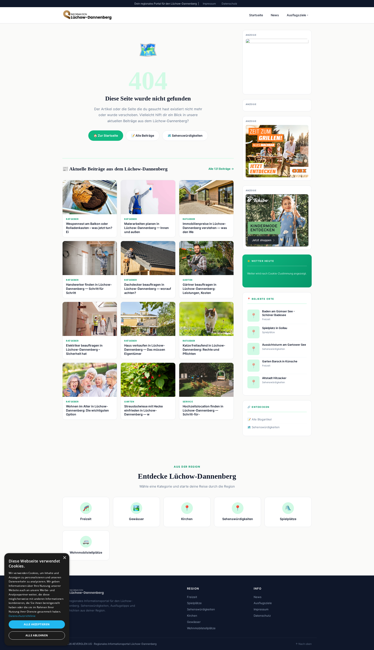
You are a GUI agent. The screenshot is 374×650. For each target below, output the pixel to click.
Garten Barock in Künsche (279, 361)
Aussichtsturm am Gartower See (284, 344)
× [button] (64, 557)
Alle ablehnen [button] (37, 635)
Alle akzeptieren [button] (37, 624)
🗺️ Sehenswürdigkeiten (263, 427)
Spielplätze (194, 603)
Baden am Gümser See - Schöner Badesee (278, 313)
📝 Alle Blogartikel (259, 419)
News (275, 15)
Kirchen (192, 615)
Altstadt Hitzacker (274, 378)
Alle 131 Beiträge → (221, 168)
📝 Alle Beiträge (142, 135)
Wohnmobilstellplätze (201, 628)
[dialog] (36, 599)
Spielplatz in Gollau (274, 328)
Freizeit (192, 597)
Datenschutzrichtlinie (22, 616)
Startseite (256, 15)
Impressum (209, 3)
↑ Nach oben (303, 643)
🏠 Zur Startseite (106, 135)
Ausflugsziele (297, 15)
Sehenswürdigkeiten (201, 609)
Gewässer (194, 622)
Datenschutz (229, 3)
